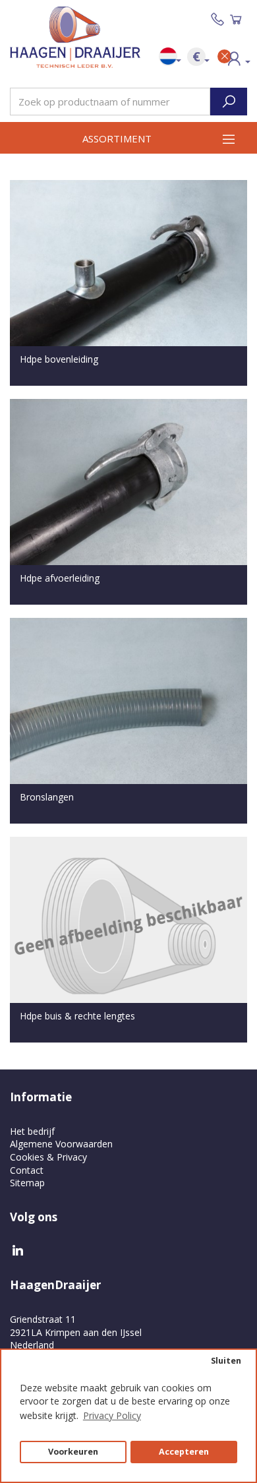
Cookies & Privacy (48, 1157)
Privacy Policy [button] (112, 1415)
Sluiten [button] (226, 1360)
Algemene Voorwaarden (61, 1143)
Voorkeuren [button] (73, 1451)
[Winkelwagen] (236, 19)
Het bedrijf (32, 1131)
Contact (26, 1170)
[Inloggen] (230, 60)
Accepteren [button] (184, 1451)
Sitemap (27, 1182)
